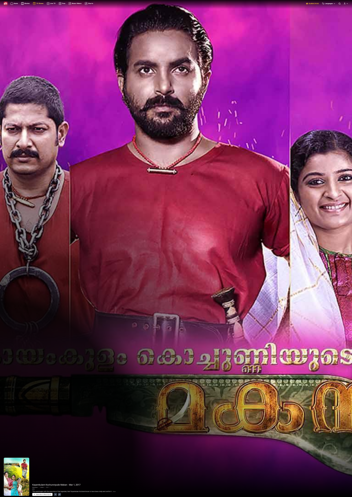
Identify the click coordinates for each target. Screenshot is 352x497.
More (114, 491)
